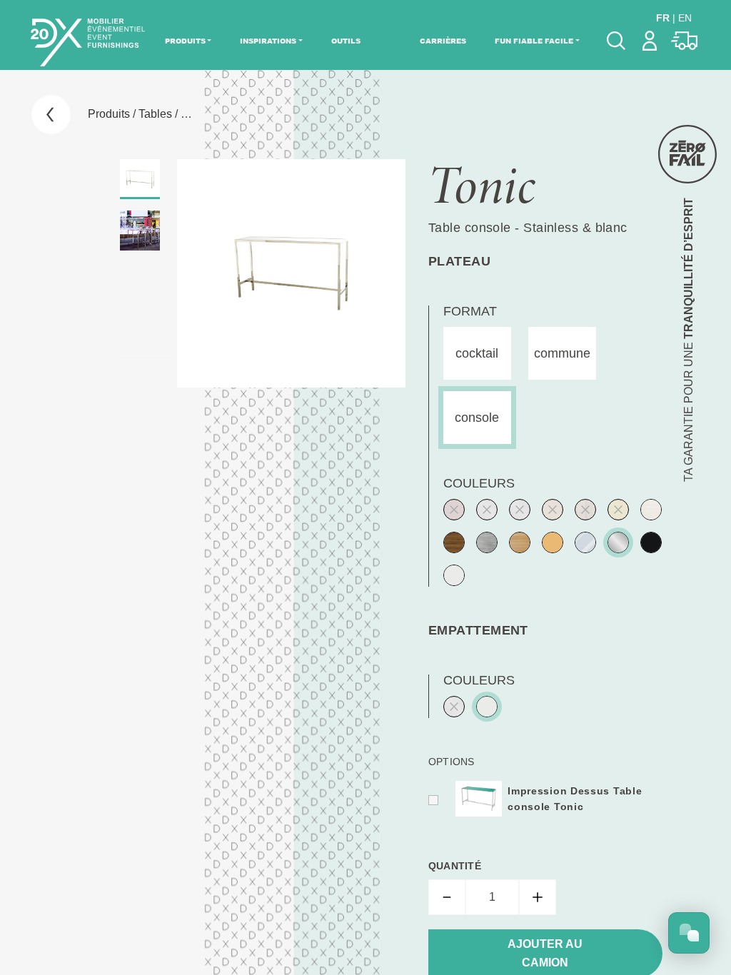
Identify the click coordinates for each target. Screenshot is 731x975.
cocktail (476, 353)
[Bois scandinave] (552, 542)
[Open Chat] (689, 933)
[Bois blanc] (651, 509)
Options (451, 761)
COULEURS (479, 483)
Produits (185, 41)
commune (562, 353)
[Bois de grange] (585, 509)
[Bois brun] (454, 542)
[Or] (618, 509)
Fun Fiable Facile (534, 41)
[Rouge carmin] (454, 509)
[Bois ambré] (552, 509)
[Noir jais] (651, 542)
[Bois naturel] (519, 542)
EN (685, 18)
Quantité (454, 866)
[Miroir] (585, 542)
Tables (155, 114)
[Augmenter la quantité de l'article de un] (537, 897)
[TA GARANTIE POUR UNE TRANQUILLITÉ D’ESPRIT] (687, 154)
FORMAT (470, 311)
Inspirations (268, 41)
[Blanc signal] (454, 575)
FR (663, 18)
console (477, 417)
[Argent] (519, 509)
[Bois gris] (487, 542)
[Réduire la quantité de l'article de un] (446, 897)
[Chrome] (618, 542)
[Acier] (487, 509)
